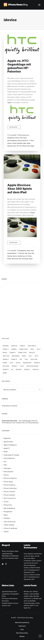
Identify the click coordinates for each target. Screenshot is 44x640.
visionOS (14, 349)
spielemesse (21, 256)
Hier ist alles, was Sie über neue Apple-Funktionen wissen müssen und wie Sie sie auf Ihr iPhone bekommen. (32, 560)
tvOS (26, 359)
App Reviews (8, 442)
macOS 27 (32, 352)
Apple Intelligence (32, 366)
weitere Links (6, 605)
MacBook (20, 143)
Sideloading (15, 356)
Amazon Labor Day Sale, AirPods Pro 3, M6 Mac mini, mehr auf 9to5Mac (33, 598)
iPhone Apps (8, 482)
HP (17, 146)
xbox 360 (31, 253)
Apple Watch (32, 346)
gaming (9, 256)
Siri (21, 359)
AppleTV (7, 448)
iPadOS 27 (27, 369)
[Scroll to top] (40, 636)
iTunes (6, 502)
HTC (9, 86)
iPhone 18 (5, 369)
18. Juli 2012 (12, 135)
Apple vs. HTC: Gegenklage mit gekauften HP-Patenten (19, 66)
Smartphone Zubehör (9, 406)
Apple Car (6, 356)
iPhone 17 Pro (22, 352)
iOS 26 (22, 366)
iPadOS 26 (14, 346)
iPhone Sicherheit (10, 488)
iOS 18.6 (18, 362)
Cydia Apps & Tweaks (11, 455)
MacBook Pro (27, 362)
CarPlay (22, 346)
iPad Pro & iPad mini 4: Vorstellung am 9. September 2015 (32, 570)
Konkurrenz (8, 505)
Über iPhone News (22, 633)
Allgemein (7, 438)
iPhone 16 (5, 359)
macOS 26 (36, 369)
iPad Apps (7, 468)
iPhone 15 (14, 359)
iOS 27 (38, 349)
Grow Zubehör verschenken (33, 553)
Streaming (25, 258)
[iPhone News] (16, 5)
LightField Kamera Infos (9, 591)
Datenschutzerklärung (22, 622)
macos (5, 352)
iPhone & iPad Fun (23, 140)
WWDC (24, 356)
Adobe (5, 373)
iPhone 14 (12, 352)
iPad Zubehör (8, 472)
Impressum (22, 626)
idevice (9, 143)
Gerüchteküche (11, 253)
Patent (14, 143)
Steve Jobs (33, 359)
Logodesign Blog (7, 553)
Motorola (10, 146)
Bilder (6, 452)
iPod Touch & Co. (24, 135)
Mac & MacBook (12, 140)
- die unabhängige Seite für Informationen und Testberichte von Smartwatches (20, 422)
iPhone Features (9, 485)
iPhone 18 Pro (23, 349)
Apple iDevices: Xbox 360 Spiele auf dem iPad (19, 188)
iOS (12, 369)
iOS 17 (30, 356)
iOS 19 (36, 356)
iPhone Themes (9, 492)
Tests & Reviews (10, 522)
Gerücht (21, 253)
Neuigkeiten (11, 138)
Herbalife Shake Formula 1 (10, 603)
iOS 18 (11, 362)
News (25, 138)
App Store (6, 366)
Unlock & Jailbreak (10, 528)
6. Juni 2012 (12, 250)
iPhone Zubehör (9, 495)
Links (22, 629)
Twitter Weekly (9, 525)
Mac (14, 146)
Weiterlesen (13, 127)
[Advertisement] (22, 309)
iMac (24, 143)
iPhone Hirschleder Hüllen (10, 551)
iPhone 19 (37, 362)
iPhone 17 (14, 366)
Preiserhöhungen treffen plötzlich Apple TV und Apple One (32, 605)
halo (26, 253)
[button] (39, 5)
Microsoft (15, 258)
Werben (22, 636)
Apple (9, 102)
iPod (32, 140)
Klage (28, 143)
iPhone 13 (5, 349)
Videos (6, 532)
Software (7, 518)
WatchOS (18, 369)
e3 (27, 256)
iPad (21, 138)
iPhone (17, 138)
